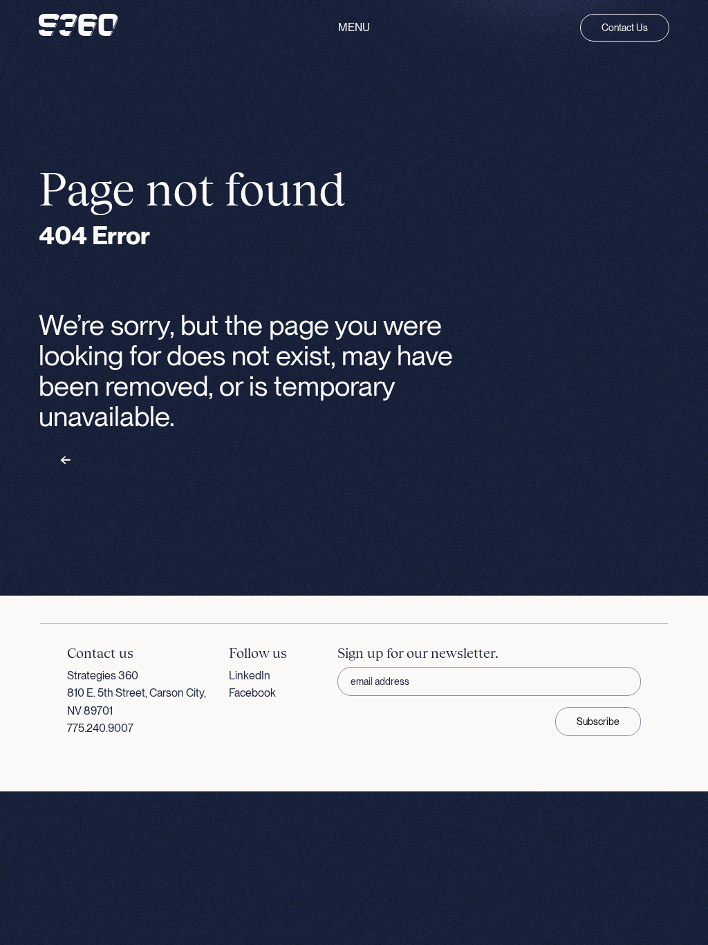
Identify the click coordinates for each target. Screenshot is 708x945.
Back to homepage (111, 460)
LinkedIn (249, 675)
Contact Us (625, 27)
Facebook (252, 692)
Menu (354, 27)
